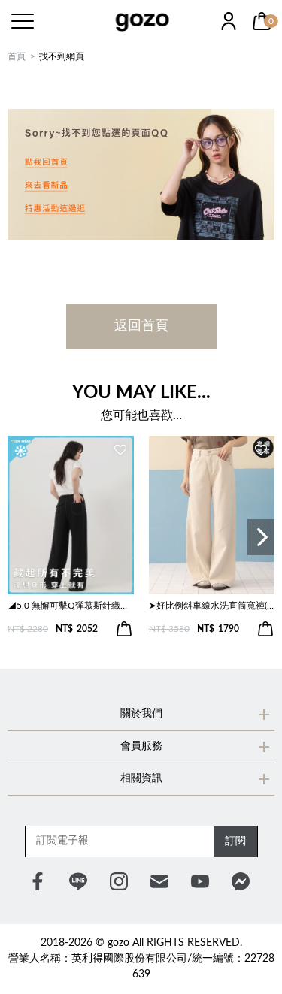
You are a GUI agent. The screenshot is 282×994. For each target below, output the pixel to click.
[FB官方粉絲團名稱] (37, 881)
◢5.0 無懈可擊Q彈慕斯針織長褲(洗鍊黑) (71, 605)
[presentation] (260, 537)
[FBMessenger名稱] (240, 881)
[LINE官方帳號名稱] (78, 881)
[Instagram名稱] (119, 881)
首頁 (17, 56)
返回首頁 (141, 326)
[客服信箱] (159, 881)
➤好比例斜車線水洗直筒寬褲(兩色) (212, 605)
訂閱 (235, 841)
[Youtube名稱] (200, 881)
